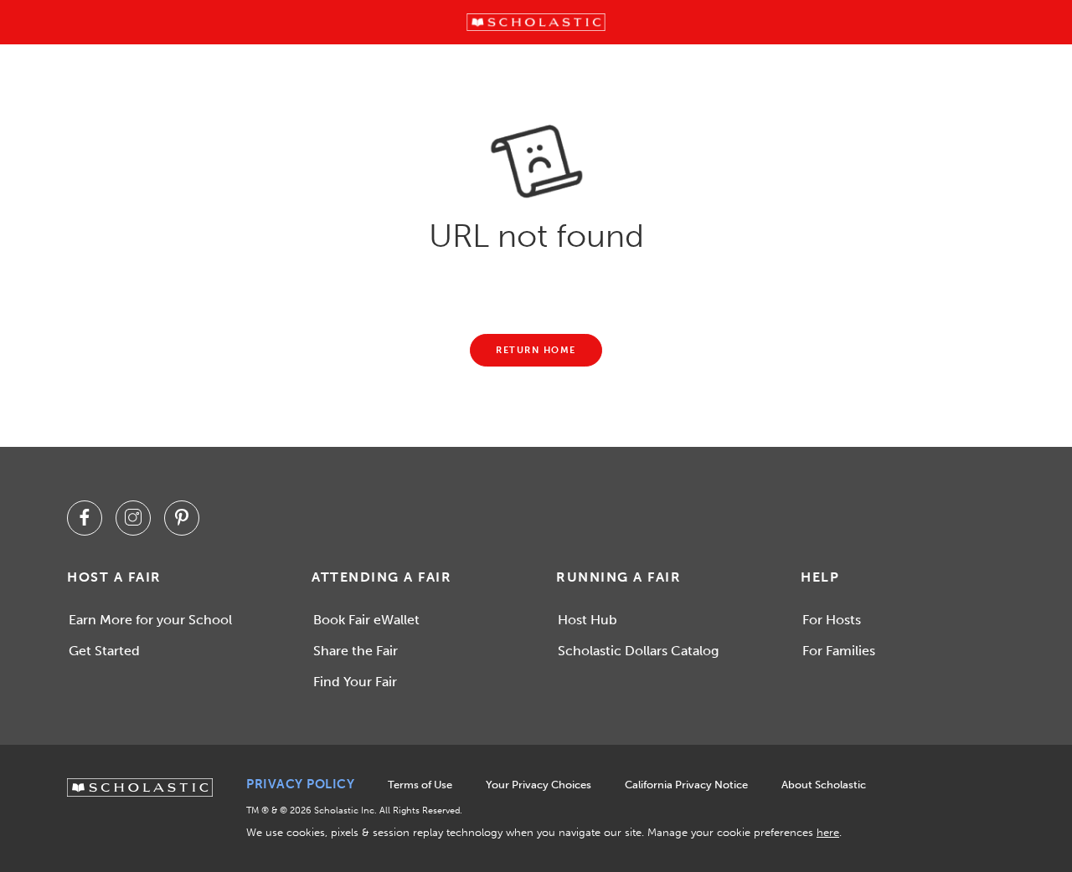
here (828, 832)
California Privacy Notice (686, 784)
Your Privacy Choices (538, 784)
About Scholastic (823, 784)
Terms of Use (420, 784)
